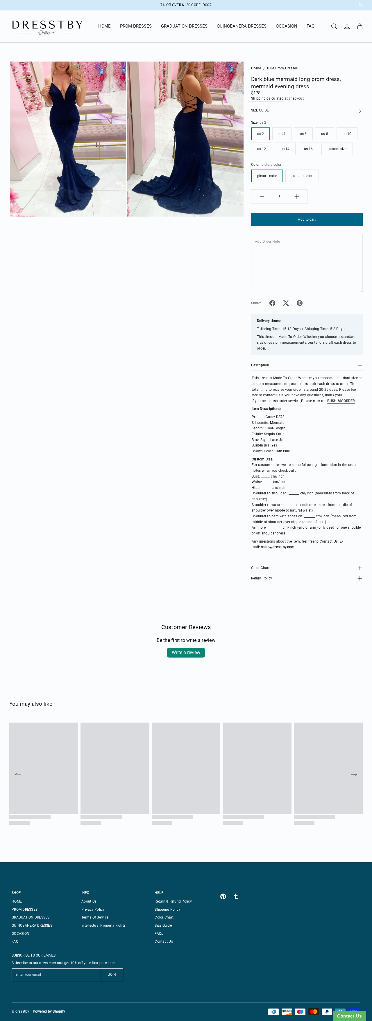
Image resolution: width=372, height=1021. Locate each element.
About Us (88, 901)
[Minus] (261, 197)
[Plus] (296, 197)
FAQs (159, 934)
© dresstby (20, 1011)
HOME (104, 26)
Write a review (186, 652)
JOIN (112, 975)
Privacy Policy (93, 909)
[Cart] (359, 26)
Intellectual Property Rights (103, 925)
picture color (267, 176)
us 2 (260, 134)
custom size (337, 149)
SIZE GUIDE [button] (260, 110)
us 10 (347, 134)
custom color (301, 176)
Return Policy (261, 578)
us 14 (285, 149)
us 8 (324, 134)
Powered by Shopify (49, 1011)
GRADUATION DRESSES (184, 26)
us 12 (261, 149)
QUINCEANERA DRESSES (242, 26)
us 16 (308, 149)
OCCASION (286, 26)
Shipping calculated (267, 98)
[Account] (347, 26)
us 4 (281, 134)
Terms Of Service (94, 917)
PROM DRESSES (136, 26)
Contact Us (164, 941)
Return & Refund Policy (173, 901)
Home (256, 68)
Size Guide (163, 925)
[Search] (334, 26)
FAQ (310, 26)
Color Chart (260, 568)
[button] (272, 303)
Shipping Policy (167, 909)
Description (260, 365)
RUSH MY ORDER (341, 401)
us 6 (303, 134)
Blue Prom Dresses (282, 68)
